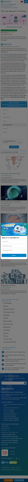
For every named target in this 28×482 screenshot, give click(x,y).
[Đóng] (25, 225)
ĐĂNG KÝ (14, 255)
